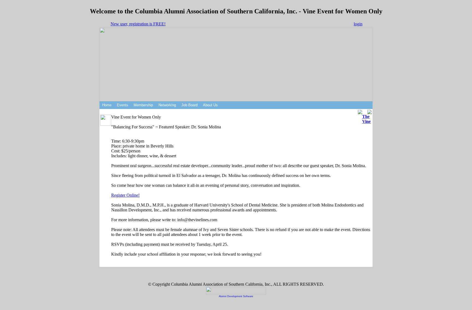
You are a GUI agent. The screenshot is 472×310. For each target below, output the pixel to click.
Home (106, 105)
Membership (143, 105)
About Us (210, 105)
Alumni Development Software (236, 296)
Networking (167, 105)
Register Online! (125, 195)
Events (122, 105)
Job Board (189, 105)
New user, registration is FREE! (138, 24)
